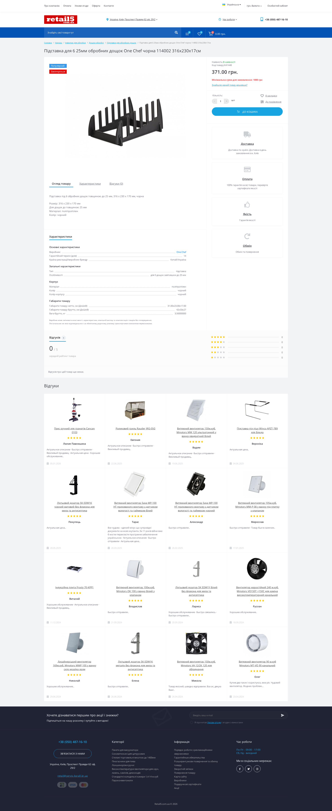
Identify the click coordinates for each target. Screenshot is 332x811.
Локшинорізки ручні (123, 765)
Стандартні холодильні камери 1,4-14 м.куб (135, 776)
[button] (132, 19)
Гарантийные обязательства (189, 757)
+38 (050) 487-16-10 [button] (72, 742)
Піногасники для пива (123, 761)
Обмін (247, 246)
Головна (48, 42)
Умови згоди (81, 5)
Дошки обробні (96, 42)
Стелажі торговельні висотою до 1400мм (134, 757)
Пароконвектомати (122, 780)
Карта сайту (180, 776)
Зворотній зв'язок (183, 769)
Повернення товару (184, 772)
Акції (176, 788)
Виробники (180, 780)
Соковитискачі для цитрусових (128, 753)
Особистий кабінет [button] (278, 5)
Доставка (247, 144)
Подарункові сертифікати (187, 784)
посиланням (152, 222)
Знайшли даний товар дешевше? (229, 85)
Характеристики (90, 184)
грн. (253, 5)
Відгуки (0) (116, 184)
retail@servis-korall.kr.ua (73, 775)
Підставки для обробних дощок (121, 42)
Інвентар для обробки (75, 42)
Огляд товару (61, 184)
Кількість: (218, 95)
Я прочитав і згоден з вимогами (219, 722)
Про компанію (52, 5)
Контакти (109, 5)
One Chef (181, 252)
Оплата (67, 5)
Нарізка (58, 42)
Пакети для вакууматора (125, 749)
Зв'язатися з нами (72, 753)
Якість (247, 214)
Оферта (96, 5)
